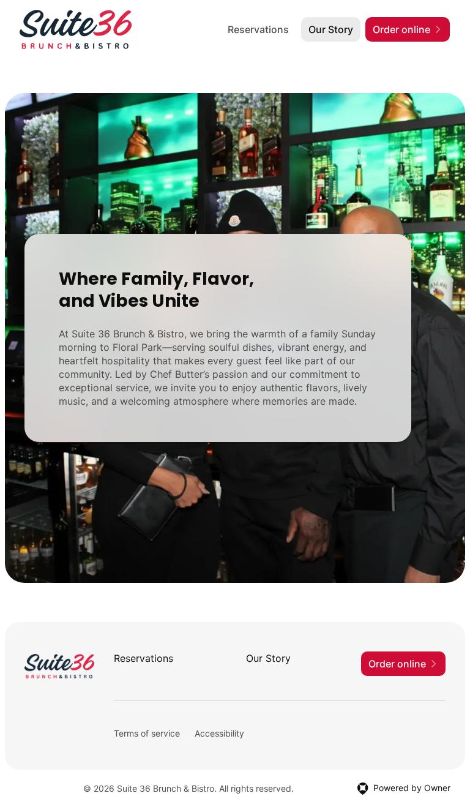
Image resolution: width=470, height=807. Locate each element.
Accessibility (219, 733)
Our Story (330, 29)
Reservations (258, 29)
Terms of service (147, 733)
